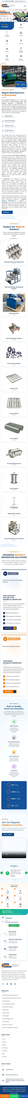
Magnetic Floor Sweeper (7, 1024)
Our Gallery (5, 1050)
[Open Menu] (25, 6)
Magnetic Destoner (6, 1001)
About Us (4, 1042)
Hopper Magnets (6, 1012)
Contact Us (5, 1056)
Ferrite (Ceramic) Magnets (8, 1007)
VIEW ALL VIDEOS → (8, 834)
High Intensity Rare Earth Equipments (10, 995)
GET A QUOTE (14, 925)
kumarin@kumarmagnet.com (19, 1)
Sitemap (4, 1044)
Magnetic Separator (17, 168)
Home (4, 1039)
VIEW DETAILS (10, 628)
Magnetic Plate (6, 1009)
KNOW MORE (7, 212)
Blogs (4, 1053)
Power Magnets (6, 1015)
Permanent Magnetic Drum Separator (10, 1027)
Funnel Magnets (6, 1021)
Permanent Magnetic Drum (8, 1018)
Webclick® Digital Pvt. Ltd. (9, 1091)
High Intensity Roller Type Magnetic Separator (12, 998)
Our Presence (5, 1047)
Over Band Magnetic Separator (9, 1004)
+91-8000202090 (7, 1)
